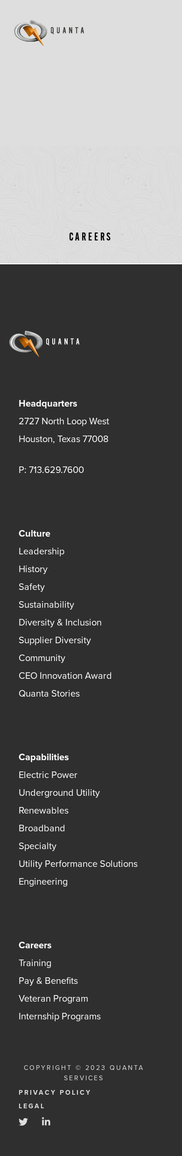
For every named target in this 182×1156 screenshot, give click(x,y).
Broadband (42, 828)
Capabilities (44, 756)
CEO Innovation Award (65, 675)
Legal (32, 1106)
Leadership (41, 551)
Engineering (43, 881)
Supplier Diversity (55, 640)
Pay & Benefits (48, 980)
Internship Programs (60, 1016)
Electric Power (48, 774)
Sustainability (46, 604)
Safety (32, 586)
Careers (35, 945)
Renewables (44, 810)
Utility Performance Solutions (78, 863)
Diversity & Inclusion (60, 622)
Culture (34, 533)
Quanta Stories (49, 693)
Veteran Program (53, 998)
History (33, 568)
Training (35, 962)
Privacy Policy (55, 1092)
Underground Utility (59, 792)
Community (42, 657)
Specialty (37, 845)
